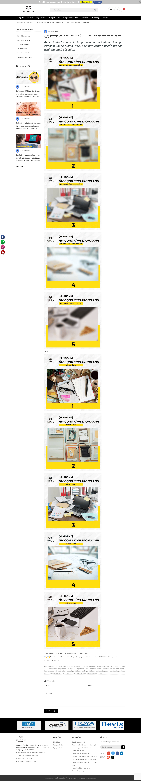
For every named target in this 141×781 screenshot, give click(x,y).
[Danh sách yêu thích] (111, 8)
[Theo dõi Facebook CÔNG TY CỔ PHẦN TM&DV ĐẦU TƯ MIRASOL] (117, 753)
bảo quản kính (88, 666)
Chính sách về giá (78, 751)
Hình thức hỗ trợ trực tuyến (81, 768)
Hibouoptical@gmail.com (27, 761)
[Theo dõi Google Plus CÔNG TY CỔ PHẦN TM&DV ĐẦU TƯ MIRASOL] (108, 753)
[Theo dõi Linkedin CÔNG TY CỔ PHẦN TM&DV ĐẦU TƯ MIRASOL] (121, 753)
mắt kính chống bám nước (63, 671)
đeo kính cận (97, 673)
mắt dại (99, 669)
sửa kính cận (48, 673)
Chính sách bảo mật (78, 742)
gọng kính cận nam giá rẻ (66, 669)
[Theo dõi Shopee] (108, 757)
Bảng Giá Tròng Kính (70, 18)
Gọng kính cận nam (50, 669)
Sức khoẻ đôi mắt (23, 44)
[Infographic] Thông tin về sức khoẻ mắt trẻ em (34, 91)
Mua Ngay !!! (86, 2)
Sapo (94, 778)
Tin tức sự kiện (22, 48)
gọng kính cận (120, 666)
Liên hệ (105, 18)
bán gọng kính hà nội (66, 666)
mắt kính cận (107, 669)
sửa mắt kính (57, 673)
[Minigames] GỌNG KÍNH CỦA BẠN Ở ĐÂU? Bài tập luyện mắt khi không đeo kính (82, 36)
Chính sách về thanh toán (80, 753)
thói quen (73, 673)
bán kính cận (78, 666)
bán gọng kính (53, 666)
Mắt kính (85, 18)
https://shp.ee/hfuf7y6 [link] (51, 660)
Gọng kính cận (40, 18)
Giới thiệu (29, 18)
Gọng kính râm (54, 18)
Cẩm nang (95, 18)
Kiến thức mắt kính (23, 40)
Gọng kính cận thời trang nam (86, 669)
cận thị (112, 666)
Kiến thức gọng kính (23, 36)
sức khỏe (66, 673)
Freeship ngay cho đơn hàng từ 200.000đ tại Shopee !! (59, 2)
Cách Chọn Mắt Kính (24, 53)
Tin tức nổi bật (23, 66)
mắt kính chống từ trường (96, 671)
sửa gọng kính (120, 671)
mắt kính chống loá (79, 671)
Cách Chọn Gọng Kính (24, 57)
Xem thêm (19, 166)
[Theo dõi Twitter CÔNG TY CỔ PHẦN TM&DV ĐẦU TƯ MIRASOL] (113, 753)
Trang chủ (20, 18)
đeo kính (90, 673)
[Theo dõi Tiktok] (112, 757)
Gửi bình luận (51, 711)
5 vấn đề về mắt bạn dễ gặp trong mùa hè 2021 (33, 123)
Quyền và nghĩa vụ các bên (80, 771)
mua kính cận (110, 671)
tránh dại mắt (81, 673)
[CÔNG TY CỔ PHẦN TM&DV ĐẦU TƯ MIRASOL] (21, 738)
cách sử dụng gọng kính (101, 666)
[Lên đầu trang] (137, 769)
